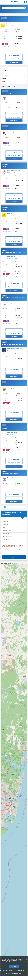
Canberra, (9, 172)
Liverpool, (9, 434)
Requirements (6, 75)
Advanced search (14, 11)
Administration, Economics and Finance (11, 384)
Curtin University (11, 97)
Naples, (9, 350)
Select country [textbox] (6, 533)
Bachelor (4, 250)
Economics (4, 166)
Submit (14, 557)
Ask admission (14, 62)
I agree (14, 966)
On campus (17, 29)
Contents (4, 73)
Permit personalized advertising (14, 973)
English (16, 33)
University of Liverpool (12, 432)
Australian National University (13, 170)
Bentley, (9, 99)
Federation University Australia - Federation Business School (14, 478)
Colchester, (9, 258)
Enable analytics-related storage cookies (14, 974)
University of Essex (11, 256)
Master (4, 382)
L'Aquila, (9, 390)
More (3, 81)
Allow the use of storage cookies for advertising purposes (14, 968)
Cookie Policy (11, 963)
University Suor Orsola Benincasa (14, 348)
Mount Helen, (10, 480)
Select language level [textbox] (7, 536)
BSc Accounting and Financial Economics (11, 252)
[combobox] (14, 533)
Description (5, 70)
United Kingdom (15, 258)
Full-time (17, 31)
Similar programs (15, 55)
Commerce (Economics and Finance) (10, 473)
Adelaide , (9, 134)
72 (20, 506)
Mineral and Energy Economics (9, 93)
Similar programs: (8, 87)
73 (23, 506)
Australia (11, 25)
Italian (16, 356)
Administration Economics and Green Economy (12, 344)
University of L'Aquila (12, 388)
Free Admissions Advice (14, 58)
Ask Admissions (14, 120)
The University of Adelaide (13, 132)
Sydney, (9, 215)
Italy (11, 350)
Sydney (7, 25)
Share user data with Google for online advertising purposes (14, 971)
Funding (4, 78)
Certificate (4, 17)
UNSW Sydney (9, 23)
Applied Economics (6, 128)
